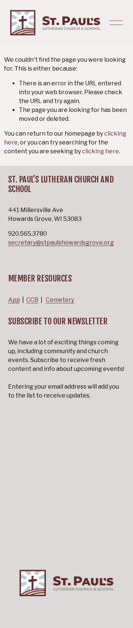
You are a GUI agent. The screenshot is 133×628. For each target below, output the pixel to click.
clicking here (100, 151)
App (14, 299)
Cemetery (60, 299)
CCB (32, 299)
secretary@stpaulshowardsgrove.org (61, 242)
